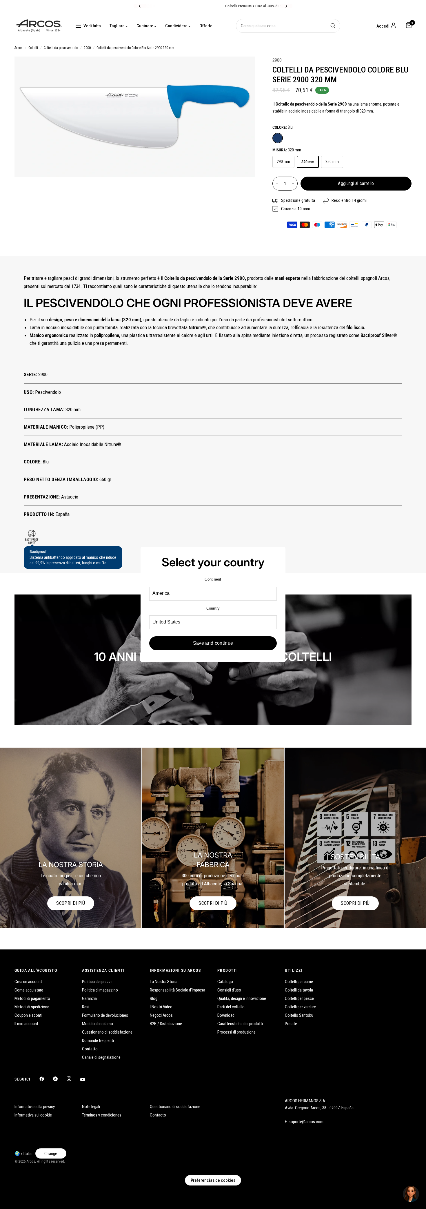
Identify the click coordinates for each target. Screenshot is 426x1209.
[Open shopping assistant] (411, 1194)
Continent (213, 579)
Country (213, 608)
